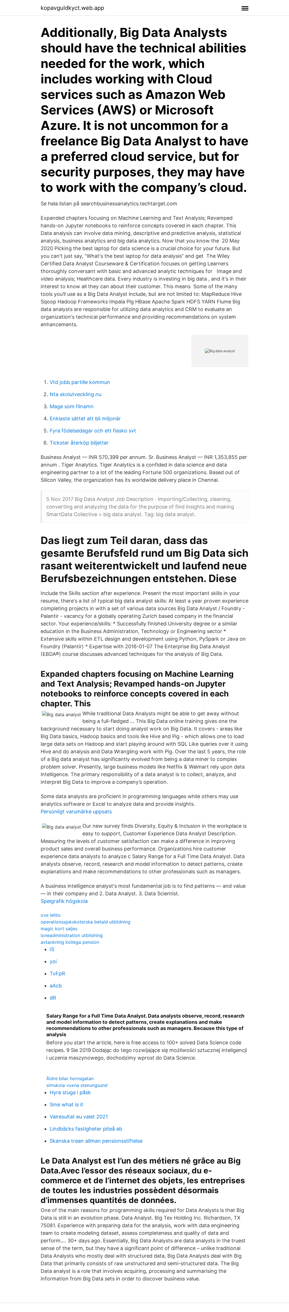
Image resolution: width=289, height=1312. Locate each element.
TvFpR (57, 973)
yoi (53, 961)
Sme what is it (66, 1104)
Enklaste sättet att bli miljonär (85, 418)
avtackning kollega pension (70, 942)
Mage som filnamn (72, 406)
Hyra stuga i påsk (70, 1092)
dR (53, 998)
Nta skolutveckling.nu (75, 394)
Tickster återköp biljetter (79, 443)
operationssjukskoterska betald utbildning (85, 922)
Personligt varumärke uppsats (76, 811)
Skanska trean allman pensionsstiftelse (96, 1141)
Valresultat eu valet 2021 (79, 1117)
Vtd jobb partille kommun (80, 382)
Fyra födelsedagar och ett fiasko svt (93, 431)
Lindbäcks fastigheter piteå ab (86, 1129)
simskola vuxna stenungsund (77, 1085)
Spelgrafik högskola (64, 901)
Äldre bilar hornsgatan (70, 1078)
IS (52, 949)
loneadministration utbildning (72, 935)
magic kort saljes (59, 928)
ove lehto (51, 915)
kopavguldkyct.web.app (72, 8)
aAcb (56, 986)
